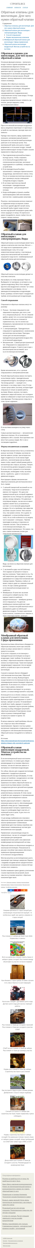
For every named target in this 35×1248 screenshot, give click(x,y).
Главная (9, 7)
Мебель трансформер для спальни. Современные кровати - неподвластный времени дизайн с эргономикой (17, 1226)
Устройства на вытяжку (11, 887)
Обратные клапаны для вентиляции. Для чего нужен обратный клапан (19, 27)
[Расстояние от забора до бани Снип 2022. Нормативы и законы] (17, 934)
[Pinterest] (17, 890)
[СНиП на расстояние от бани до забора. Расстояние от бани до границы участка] (17, 1046)
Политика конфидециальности (10, 1243)
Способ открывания (13, 35)
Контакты (5, 1240)
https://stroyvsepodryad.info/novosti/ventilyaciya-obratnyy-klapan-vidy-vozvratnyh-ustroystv (17, 742)
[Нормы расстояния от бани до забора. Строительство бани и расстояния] (17, 1067)
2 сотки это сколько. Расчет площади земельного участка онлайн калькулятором (15, 1218)
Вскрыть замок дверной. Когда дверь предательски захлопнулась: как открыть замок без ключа (17, 1202)
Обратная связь (6, 1245)
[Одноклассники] (24, 890)
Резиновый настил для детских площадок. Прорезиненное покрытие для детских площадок (17, 1210)
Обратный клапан (5, 884)
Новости (17, 7)
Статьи (25, 7)
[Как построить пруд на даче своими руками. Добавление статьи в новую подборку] (17, 1088)
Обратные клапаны (11, 882)
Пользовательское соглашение (15, 1240)
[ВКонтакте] (11, 890)
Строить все (17, 3)
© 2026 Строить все (7, 1238)
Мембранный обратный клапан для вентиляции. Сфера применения (17, 41)
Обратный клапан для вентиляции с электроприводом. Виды (17, 31)
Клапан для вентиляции (16, 884)
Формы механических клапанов (17, 37)
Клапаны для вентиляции (23, 882)
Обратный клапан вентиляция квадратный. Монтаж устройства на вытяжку (17, 46)
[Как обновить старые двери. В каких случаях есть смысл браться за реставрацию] (17, 978)
